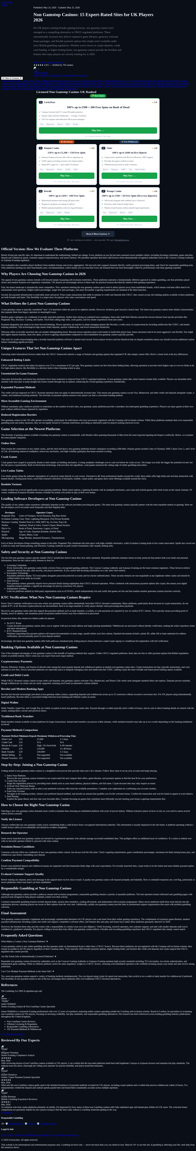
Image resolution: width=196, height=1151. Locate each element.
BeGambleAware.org (122, 240)
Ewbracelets (6, 2)
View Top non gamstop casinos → (49, 62)
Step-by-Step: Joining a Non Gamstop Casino (88, 86)
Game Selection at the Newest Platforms (33, 83)
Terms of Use (21, 1135)
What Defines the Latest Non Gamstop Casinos (127, 81)
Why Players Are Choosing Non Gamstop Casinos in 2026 (77, 81)
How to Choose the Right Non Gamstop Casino (133, 86)
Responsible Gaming (68, 1135)
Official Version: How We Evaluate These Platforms (25, 81)
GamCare (30, 1123)
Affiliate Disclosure (36, 1135)
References (71, 88)
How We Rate (52, 1135)
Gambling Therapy (47, 1123)
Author (4, 5)
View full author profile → (13, 1034)
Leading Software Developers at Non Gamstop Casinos (78, 83)
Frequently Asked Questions (50, 88)
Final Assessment (27, 88)
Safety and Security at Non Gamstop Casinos (126, 83)
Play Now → (98, 130)
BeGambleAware (14, 1123)
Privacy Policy (7, 1135)
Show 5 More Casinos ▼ (98, 234)
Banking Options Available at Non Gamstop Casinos (41, 86)
